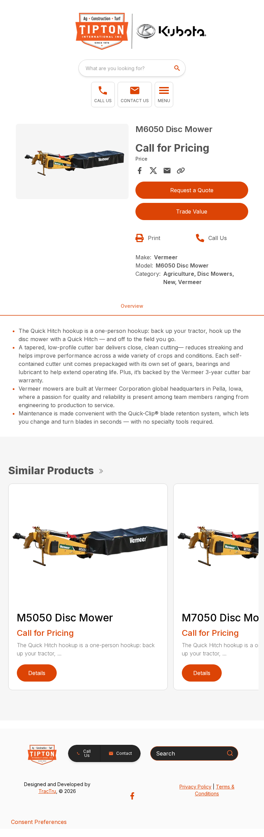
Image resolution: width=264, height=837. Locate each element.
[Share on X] (153, 170)
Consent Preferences (39, 821)
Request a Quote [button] (191, 190)
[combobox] (132, 68)
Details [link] (36, 673)
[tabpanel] (72, 162)
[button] (103, 94)
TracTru (47, 791)
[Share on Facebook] (139, 170)
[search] (177, 68)
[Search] (230, 753)
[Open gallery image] (72, 161)
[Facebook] (132, 796)
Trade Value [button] (191, 211)
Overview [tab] (132, 306)
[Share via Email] (167, 170)
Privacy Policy (195, 787)
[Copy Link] (181, 170)
